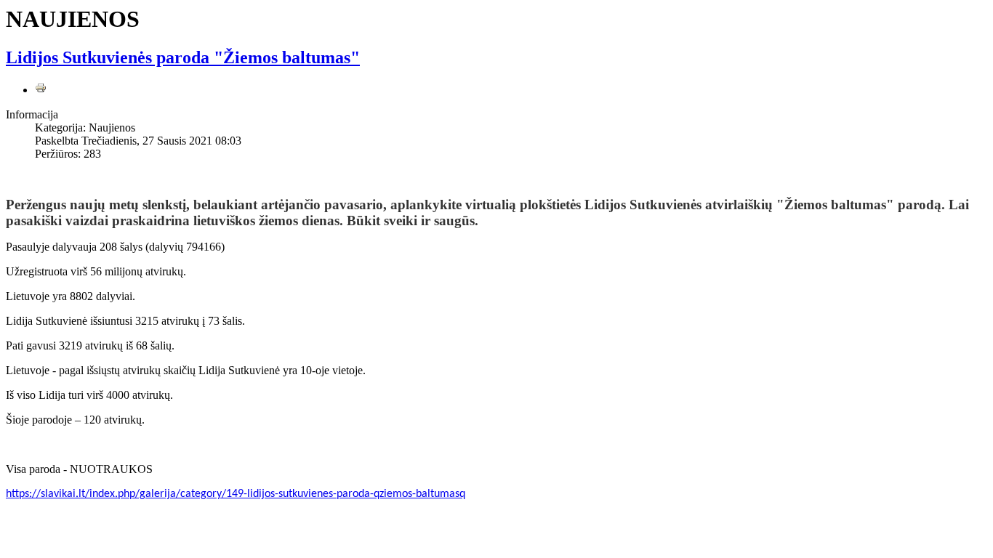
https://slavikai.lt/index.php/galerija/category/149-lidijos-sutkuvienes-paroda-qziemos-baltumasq (235, 494)
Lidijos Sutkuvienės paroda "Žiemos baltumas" (183, 57)
